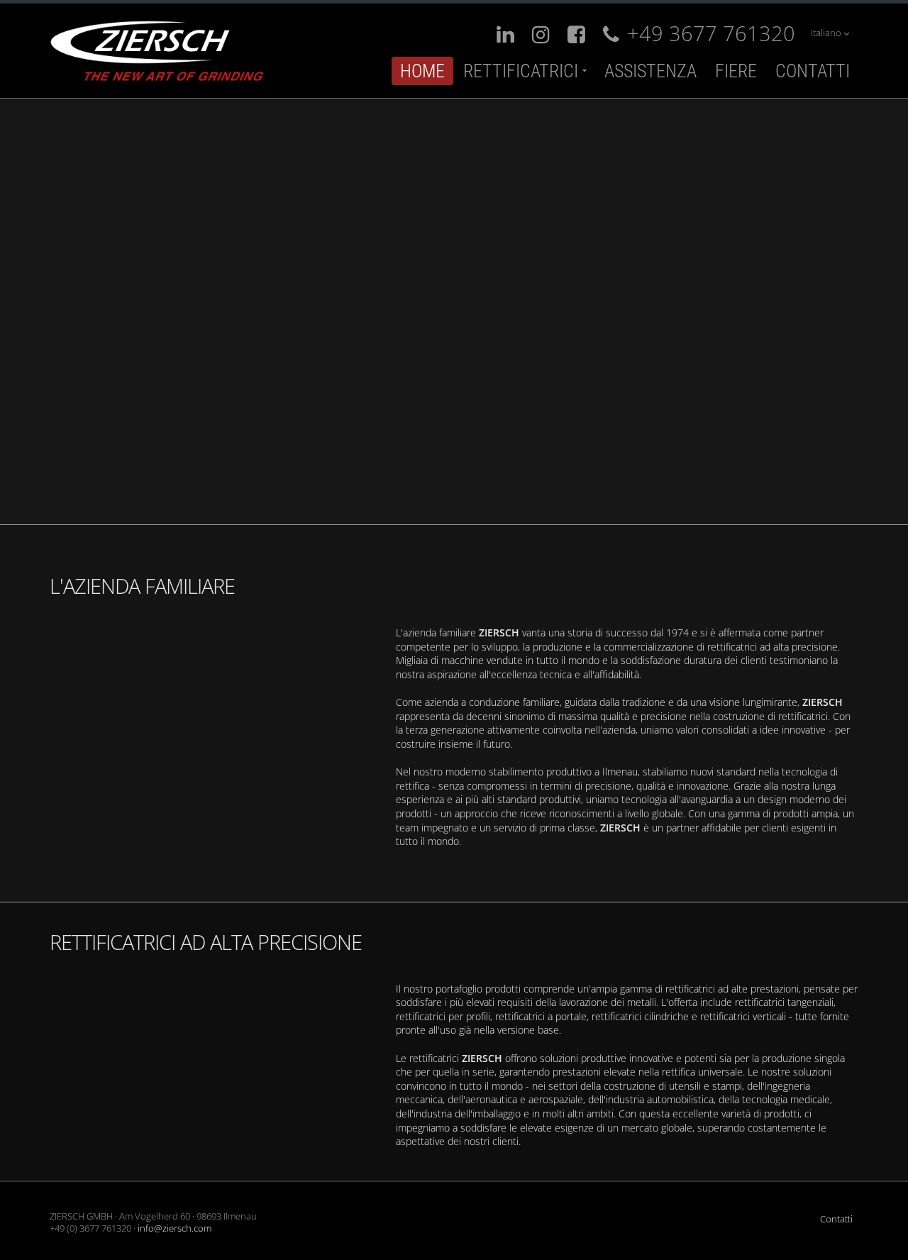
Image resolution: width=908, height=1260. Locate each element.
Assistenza (650, 71)
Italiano (827, 33)
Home (422, 71)
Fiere (736, 71)
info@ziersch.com (174, 1228)
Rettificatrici (520, 71)
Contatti (812, 71)
